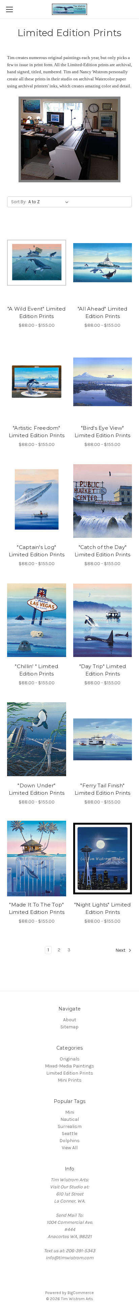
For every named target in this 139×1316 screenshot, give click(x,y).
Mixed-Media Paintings (69, 1066)
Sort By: (18, 201)
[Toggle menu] (9, 9)
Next (121, 950)
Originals (70, 1059)
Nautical (69, 1119)
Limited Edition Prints (69, 1073)
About (69, 1020)
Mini (69, 1112)
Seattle (69, 1133)
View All (70, 1148)
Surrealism (70, 1126)
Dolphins (69, 1140)
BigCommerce (80, 1292)
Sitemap (69, 1027)
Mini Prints (70, 1080)
